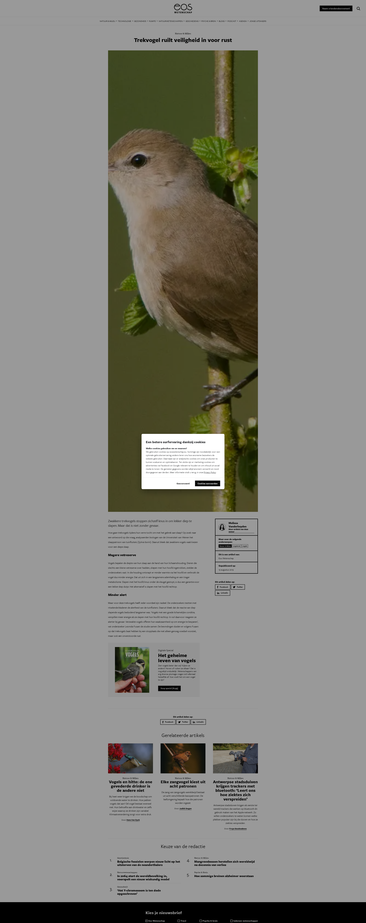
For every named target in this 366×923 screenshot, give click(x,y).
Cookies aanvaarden (208, 483)
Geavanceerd (183, 483)
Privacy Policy (210, 472)
